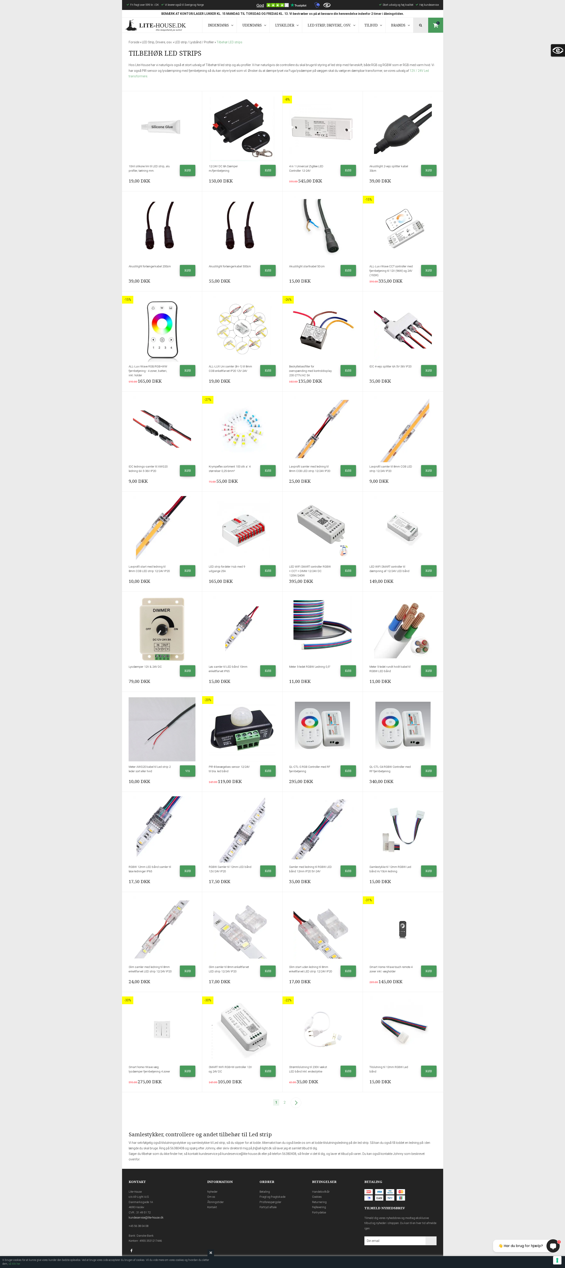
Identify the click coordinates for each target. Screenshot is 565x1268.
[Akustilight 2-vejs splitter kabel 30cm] (403, 129)
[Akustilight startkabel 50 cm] (322, 229)
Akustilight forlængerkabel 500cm (230, 266)
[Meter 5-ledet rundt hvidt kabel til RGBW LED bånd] (403, 629)
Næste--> (296, 1102)
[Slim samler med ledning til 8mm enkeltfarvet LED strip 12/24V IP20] (162, 929)
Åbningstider (215, 1202)
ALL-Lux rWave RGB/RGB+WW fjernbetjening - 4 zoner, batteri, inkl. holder (148, 371)
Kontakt (212, 1207)
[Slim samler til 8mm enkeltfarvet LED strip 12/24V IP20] (242, 929)
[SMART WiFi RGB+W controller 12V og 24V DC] (242, 1029)
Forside (134, 42)
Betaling (265, 1191)
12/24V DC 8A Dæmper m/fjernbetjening (223, 168)
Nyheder (212, 1191)
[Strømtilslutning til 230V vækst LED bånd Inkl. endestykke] (322, 1029)
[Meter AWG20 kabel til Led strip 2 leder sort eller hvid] (162, 729)
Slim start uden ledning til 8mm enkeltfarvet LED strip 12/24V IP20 (310, 969)
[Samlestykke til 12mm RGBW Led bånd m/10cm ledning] (403, 829)
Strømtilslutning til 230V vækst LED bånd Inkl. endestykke (308, 1069)
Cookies (317, 1196)
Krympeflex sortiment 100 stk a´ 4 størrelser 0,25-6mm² (229, 469)
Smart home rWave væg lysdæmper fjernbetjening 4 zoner (149, 1069)
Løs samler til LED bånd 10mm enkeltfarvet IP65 (228, 669)
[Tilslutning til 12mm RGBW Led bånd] (403, 1029)
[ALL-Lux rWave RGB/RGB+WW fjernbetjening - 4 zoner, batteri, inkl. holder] (162, 329)
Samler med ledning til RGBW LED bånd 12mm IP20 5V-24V (310, 869)
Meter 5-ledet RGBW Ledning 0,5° (309, 666)
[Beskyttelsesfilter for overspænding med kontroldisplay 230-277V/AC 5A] (322, 329)
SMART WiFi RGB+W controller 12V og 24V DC (230, 1069)
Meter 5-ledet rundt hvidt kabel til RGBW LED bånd (390, 669)
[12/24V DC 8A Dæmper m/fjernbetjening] (242, 129)
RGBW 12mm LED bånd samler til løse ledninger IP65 (150, 869)
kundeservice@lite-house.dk (146, 1217)
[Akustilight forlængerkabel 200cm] (162, 229)
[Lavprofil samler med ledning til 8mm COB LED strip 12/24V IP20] (322, 429)
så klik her (14, 1263)
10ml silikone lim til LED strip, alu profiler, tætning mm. (149, 168)
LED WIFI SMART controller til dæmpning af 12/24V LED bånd (389, 569)
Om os (211, 1196)
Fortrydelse (319, 1212)
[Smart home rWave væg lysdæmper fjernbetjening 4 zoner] (162, 1029)
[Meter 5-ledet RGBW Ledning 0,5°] (322, 629)
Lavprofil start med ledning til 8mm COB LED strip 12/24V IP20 (149, 569)
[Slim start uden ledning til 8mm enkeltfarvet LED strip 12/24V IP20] (322, 929)
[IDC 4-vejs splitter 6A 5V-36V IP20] (403, 329)
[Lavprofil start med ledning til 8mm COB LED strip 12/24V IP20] (162, 529)
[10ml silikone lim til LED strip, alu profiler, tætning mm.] (162, 129)
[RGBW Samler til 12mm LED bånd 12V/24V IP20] (242, 829)
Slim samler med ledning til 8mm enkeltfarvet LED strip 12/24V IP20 (150, 969)
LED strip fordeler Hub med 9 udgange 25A (227, 569)
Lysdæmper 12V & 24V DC (145, 666)
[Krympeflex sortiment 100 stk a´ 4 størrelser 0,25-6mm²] (242, 429)
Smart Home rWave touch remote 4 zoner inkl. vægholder (390, 969)
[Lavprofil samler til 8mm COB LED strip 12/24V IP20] (403, 429)
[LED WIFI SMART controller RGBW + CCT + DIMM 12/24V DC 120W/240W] (322, 529)
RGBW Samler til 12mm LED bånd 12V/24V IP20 (230, 869)
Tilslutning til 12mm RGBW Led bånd (388, 1069)
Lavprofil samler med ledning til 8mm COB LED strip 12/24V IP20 (309, 469)
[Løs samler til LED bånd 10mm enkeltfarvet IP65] (242, 629)
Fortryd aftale (268, 1207)
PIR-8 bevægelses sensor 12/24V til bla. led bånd (229, 769)
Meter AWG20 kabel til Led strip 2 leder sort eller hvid (150, 769)
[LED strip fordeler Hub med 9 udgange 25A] (242, 529)
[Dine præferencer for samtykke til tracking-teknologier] (557, 1260)
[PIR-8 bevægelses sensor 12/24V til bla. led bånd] (242, 729)
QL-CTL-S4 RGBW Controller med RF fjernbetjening (390, 769)
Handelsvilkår (321, 1191)
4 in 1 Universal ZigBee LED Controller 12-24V (306, 168)
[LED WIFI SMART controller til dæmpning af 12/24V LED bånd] (403, 529)
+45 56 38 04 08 (138, 1226)
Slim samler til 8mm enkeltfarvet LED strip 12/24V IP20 (229, 969)
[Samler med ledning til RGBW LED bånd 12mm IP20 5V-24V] (322, 829)
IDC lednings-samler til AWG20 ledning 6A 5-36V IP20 (148, 469)
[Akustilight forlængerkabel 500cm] (242, 229)
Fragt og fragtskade (272, 1196)
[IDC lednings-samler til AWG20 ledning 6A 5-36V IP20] (162, 429)
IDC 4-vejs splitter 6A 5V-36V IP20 (390, 366)
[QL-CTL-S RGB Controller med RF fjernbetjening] (322, 729)
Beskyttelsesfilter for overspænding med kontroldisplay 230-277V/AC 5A (310, 371)
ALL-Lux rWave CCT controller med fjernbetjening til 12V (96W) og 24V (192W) (391, 271)
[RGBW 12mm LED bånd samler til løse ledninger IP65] (162, 829)
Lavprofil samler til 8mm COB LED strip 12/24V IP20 (390, 469)
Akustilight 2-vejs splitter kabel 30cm (388, 168)
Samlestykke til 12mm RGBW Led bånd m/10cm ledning (390, 869)
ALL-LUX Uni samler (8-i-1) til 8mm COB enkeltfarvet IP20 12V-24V (230, 369)
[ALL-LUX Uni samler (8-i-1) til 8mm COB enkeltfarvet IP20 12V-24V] (242, 329)
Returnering (319, 1202)
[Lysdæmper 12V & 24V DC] (162, 629)
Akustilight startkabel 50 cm (307, 266)
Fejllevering (319, 1207)
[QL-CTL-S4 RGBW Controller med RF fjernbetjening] (403, 729)
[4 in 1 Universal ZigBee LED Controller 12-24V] (322, 129)
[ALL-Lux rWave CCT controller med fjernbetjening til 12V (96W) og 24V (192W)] (403, 229)
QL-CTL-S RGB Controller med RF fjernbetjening (309, 769)
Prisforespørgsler (270, 1202)
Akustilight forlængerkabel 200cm (150, 266)
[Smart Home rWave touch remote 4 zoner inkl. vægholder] (403, 929)
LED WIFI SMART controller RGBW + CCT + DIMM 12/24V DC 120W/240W (310, 571)
